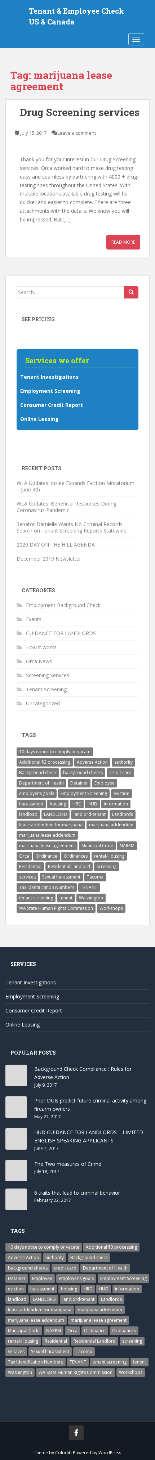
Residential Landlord (69, 866)
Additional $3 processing (44, 762)
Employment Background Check (63, 605)
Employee (104, 783)
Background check (38, 772)
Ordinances (76, 856)
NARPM (127, 846)
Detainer (79, 783)
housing (58, 804)
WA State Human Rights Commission (56, 908)
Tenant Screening (46, 689)
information (116, 804)
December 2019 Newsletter (50, 558)
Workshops (111, 908)
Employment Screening (50, 390)
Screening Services (47, 675)
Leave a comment (76, 133)
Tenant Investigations (49, 376)
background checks (83, 772)
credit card (120, 772)
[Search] (131, 292)
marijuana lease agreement (47, 846)
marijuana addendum (111, 825)
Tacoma (95, 877)
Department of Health (41, 783)
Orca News (39, 661)
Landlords (122, 814)
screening (106, 866)
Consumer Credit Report (51, 404)
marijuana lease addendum (47, 835)
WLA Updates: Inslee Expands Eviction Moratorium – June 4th (75, 486)
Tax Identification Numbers (46, 887)
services (27, 877)
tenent (65, 898)
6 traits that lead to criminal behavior (77, 1192)
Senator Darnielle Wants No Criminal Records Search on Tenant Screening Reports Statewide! (72, 527)
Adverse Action (92, 762)
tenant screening (36, 898)
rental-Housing (109, 856)
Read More (123, 242)
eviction (121, 793)
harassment (31, 804)
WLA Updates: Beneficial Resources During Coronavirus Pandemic (66, 506)
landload (28, 814)
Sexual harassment (61, 877)
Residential (30, 866)
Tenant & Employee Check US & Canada (76, 12)
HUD (92, 804)
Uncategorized (43, 703)
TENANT (89, 887)
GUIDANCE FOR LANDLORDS (61, 633)
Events (33, 619)
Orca (24, 856)
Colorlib (63, 1453)
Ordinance (46, 856)
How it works (41, 647)
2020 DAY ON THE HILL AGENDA (56, 544)
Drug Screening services (80, 112)
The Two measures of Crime (67, 1163)
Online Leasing (39, 418)
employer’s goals (36, 793)
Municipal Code (97, 846)
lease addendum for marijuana (51, 825)
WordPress (109, 1453)
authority (123, 762)
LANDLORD (55, 814)
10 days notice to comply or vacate (54, 752)
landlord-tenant (90, 814)
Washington (91, 898)
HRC (76, 804)
